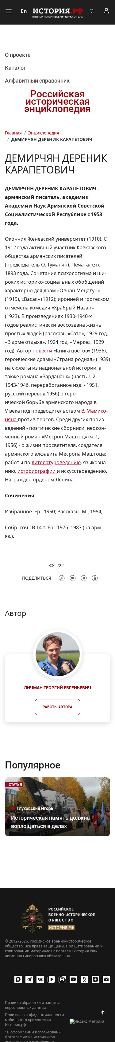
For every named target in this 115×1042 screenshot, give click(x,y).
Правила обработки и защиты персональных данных (32, 1005)
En (24, 11)
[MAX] (18, 979)
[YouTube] (73, 979)
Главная (13, 133)
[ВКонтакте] (40, 979)
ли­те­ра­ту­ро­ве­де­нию (56, 462)
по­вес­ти (43, 350)
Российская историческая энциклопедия (57, 101)
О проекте (18, 55)
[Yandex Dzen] (95, 979)
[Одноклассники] (84, 979)
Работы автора (57, 707)
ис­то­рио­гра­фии (37, 471)
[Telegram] (29, 979)
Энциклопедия (43, 133)
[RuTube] (62, 979)
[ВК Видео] (51, 979)
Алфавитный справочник (37, 80)
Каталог (15, 67)
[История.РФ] (57, 12)
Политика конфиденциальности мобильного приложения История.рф (34, 1020)
